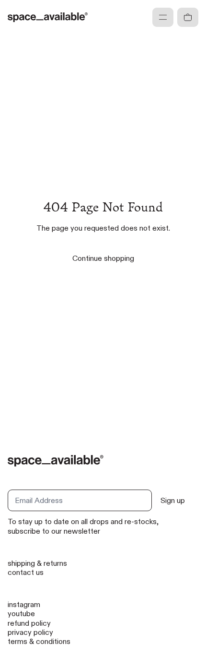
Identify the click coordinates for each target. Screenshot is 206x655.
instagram (24, 604)
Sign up (172, 500)
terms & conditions (39, 641)
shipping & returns (37, 563)
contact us (26, 572)
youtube (21, 613)
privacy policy (30, 632)
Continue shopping (103, 258)
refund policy (29, 623)
